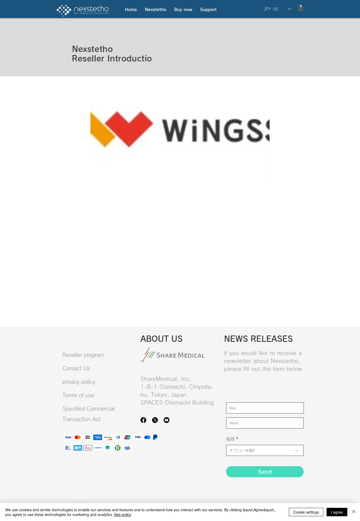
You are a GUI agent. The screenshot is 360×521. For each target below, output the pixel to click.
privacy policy (78, 381)
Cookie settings (306, 512)
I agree (337, 512)
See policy (122, 514)
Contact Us (76, 368)
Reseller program (83, 354)
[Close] (354, 512)
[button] (155, 10)
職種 (230, 439)
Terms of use (78, 395)
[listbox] (278, 9)
